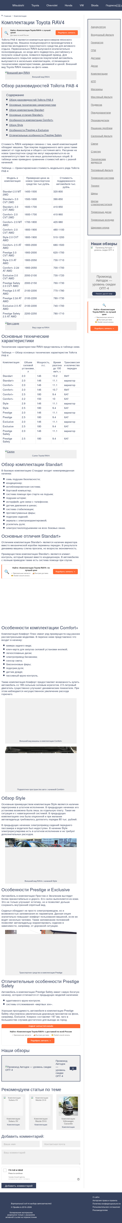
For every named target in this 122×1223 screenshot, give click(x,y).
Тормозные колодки (102, 219)
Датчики (95, 58)
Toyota (35, 5)
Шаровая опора (100, 227)
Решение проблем (101, 128)
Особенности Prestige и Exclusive (29, 130)
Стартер (96, 151)
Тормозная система (102, 177)
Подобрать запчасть (66, 32)
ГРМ (93, 50)
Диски (94, 65)
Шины (94, 193)
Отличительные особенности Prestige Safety (35, 135)
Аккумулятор (98, 26)
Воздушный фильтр (102, 34)
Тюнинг (95, 185)
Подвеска (96, 104)
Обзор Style (16, 125)
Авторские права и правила (105, 1200)
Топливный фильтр (102, 170)
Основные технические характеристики (32, 104)
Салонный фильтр (101, 136)
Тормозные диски (101, 212)
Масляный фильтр (101, 96)
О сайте (96, 1197)
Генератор (97, 42)
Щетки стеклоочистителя (101, 202)
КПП (93, 81)
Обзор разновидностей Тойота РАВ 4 (31, 99)
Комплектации (13, 1124)
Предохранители (101, 112)
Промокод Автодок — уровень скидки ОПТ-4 (61, 1068)
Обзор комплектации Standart (26, 110)
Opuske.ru (4, 5)
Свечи (94, 143)
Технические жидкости (98, 160)
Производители (100, 120)
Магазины (97, 89)
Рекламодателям (100, 1210)
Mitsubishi (18, 5)
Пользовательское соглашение (106, 1207)
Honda (68, 5)
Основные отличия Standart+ (26, 115)
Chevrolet (51, 5)
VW (82, 5)
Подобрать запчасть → (65, 571)
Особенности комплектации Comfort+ (31, 120)
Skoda (94, 5)
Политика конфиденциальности (107, 1203)
